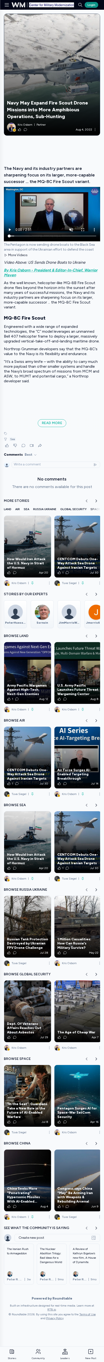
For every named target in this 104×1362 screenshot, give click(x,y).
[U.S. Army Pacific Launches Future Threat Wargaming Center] (77, 673)
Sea (12, 439)
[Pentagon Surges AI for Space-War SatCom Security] (77, 1096)
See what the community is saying (36, 1228)
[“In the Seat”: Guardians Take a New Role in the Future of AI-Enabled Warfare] (27, 1096)
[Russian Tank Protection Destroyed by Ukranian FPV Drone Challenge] (27, 927)
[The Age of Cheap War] (77, 1011)
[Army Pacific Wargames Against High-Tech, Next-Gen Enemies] (27, 673)
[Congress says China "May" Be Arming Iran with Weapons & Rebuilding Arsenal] (77, 1180)
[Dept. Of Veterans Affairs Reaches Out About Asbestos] (27, 1011)
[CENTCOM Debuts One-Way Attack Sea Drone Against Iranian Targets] (77, 546)
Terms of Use (87, 1314)
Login (91, 5)
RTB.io (51, 1309)
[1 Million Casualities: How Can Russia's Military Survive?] (77, 927)
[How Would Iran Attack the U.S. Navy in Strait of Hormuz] (27, 546)
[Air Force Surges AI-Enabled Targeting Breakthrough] (77, 757)
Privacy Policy (55, 1318)
